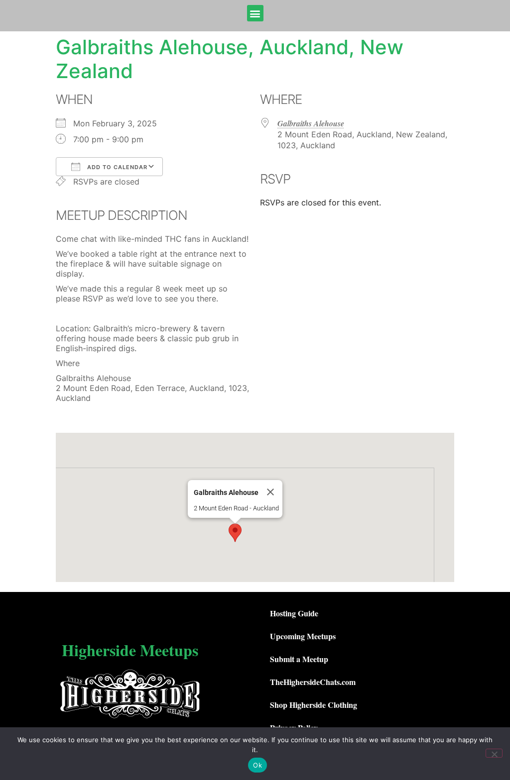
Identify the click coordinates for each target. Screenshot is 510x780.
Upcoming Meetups (303, 636)
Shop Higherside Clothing (313, 704)
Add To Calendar (116, 167)
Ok (257, 765)
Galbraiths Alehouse (310, 123)
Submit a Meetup (299, 659)
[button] (255, 13)
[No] (494, 753)
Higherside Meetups (130, 650)
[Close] (270, 492)
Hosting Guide (294, 613)
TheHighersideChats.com (313, 681)
